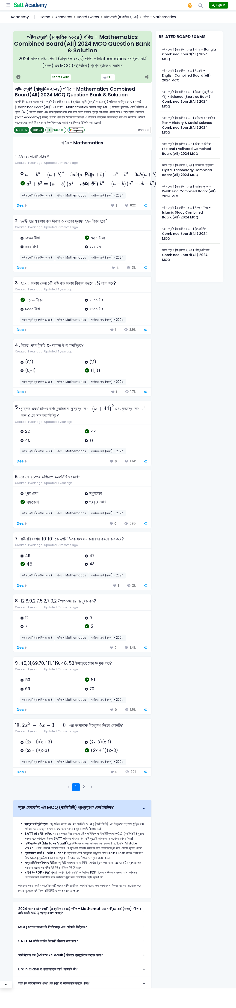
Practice (58, 130)
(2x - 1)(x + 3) (38, 742)
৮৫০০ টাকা (32, 309)
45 (29, 564)
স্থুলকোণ (95, 493)
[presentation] (59, 174)
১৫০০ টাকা (32, 238)
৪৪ (91, 440)
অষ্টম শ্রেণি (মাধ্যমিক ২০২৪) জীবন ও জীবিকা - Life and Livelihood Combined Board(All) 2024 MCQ (188, 149)
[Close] (6, 984)
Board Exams (88, 17)
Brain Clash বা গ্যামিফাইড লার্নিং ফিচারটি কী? (48, 969)
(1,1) (92, 362)
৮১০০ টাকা (35, 300)
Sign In (220, 5)
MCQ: (21, 130)
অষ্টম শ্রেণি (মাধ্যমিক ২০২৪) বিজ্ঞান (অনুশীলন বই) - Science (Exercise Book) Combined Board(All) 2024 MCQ (187, 99)
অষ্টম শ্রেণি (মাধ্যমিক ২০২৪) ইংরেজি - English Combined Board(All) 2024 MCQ (186, 75)
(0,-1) (30, 370)
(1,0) (95, 370)
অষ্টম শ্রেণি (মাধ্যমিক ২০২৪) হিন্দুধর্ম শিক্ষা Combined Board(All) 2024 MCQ (185, 234)
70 (91, 689)
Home (45, 17)
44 (94, 431)
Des (20, 205)
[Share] (146, 77)
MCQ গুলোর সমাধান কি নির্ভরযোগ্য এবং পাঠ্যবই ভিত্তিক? (52, 926)
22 (27, 431)
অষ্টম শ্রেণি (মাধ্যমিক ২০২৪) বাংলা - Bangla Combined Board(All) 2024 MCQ (189, 54)
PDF (109, 77)
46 (27, 440)
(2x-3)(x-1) (100, 742)
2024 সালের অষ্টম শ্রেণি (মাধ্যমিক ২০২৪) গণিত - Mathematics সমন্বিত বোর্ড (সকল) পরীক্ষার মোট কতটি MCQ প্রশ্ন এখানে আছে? (79, 910)
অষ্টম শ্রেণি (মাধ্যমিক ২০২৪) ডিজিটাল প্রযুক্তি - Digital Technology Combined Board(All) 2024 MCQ (189, 170)
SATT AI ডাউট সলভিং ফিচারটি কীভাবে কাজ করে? (48, 941)
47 (91, 555)
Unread (143, 130)
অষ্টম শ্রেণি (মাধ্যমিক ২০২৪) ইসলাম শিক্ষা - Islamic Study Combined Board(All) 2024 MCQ (186, 212)
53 (27, 680)
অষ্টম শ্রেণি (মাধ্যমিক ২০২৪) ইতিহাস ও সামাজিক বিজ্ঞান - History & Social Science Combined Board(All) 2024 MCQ (188, 125)
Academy (20, 17)
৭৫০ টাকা (98, 238)
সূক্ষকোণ (33, 502)
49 (27, 555)
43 (91, 564)
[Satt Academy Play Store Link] (76, 130)
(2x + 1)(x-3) (104, 750)
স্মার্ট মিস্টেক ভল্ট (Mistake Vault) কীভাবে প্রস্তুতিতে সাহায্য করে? (60, 955)
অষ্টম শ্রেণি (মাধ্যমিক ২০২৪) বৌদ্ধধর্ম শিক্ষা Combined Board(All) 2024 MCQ (185, 255)
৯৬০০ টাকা (96, 309)
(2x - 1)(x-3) (37, 750)
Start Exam (60, 77)
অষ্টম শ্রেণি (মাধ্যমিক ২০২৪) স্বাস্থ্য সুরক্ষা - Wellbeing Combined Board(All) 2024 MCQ (189, 191)
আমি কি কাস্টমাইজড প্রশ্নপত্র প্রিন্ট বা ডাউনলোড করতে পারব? (54, 983)
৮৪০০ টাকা (96, 300)
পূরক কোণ (31, 493)
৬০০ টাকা (31, 246)
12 (27, 617)
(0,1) (29, 362)
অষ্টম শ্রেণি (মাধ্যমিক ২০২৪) (121, 17)
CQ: (37, 130)
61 (93, 680)
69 (27, 689)
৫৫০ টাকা (95, 246)
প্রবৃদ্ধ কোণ (97, 502)
